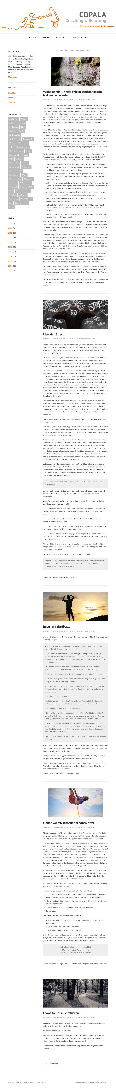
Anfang (11, 123)
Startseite (32, 37)
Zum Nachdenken (21, 203)
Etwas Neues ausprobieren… (62, 1013)
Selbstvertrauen (25, 183)
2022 (10, 228)
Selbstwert (13, 187)
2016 (10, 256)
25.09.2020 (46, 1017)
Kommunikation (15, 155)
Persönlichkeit (14, 175)
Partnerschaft (14, 167)
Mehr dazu (12, 77)
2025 (10, 223)
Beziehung (21, 123)
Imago (20, 151)
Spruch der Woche (26, 187)
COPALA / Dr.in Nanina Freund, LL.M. (30, 1082)
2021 (10, 233)
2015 (10, 261)
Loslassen (19, 159)
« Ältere (51, 1064)
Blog (73, 37)
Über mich (46, 37)
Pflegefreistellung (15, 179)
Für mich (12, 143)
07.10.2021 (46, 339)
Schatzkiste (13, 183)
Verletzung (22, 195)
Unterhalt (12, 195)
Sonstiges (12, 102)
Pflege (24, 175)
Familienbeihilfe (14, 135)
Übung (11, 207)
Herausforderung (22, 147)
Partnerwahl (26, 167)
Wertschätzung (26, 199)
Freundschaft (27, 139)
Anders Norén (92, 1082)
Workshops (61, 37)
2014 (10, 266)
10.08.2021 (46, 631)
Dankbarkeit (13, 127)
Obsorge (25, 163)
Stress (18, 191)
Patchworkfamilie (15, 171)
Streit (11, 191)
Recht (10, 98)
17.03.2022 (46, 99)
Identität (12, 151)
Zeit (10, 203)
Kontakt (85, 37)
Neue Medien (14, 163)
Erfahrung (12, 131)
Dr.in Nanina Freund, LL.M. (63, 99)
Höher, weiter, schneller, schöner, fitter (68, 822)
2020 (10, 238)
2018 (10, 247)
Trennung (26, 191)
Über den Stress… (54, 334)
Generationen (23, 143)
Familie (21, 131)
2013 (10, 271)
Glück (11, 147)
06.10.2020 (46, 827)
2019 (10, 242)
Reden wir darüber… (56, 626)
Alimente (24, 119)
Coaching (12, 93)
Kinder (28, 151)
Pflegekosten (28, 179)
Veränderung (13, 199)
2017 (10, 252)
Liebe (11, 159)
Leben (26, 155)
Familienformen (14, 139)
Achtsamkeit (13, 119)
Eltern (23, 127)
